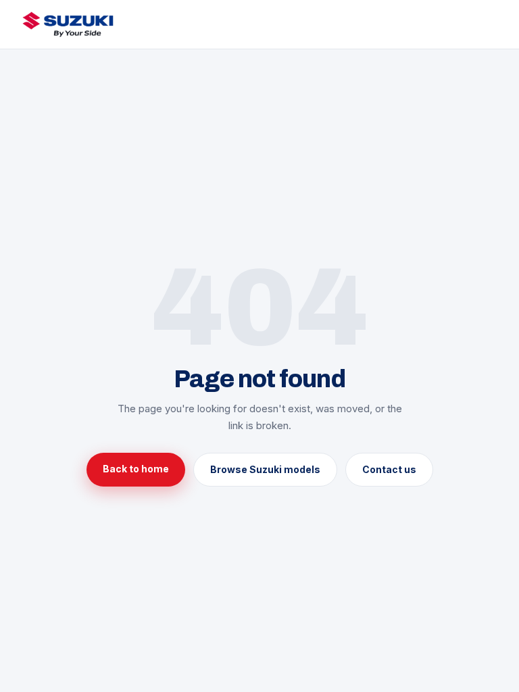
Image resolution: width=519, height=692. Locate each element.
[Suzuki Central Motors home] (68, 24)
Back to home (136, 468)
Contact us (389, 469)
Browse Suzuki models (265, 469)
